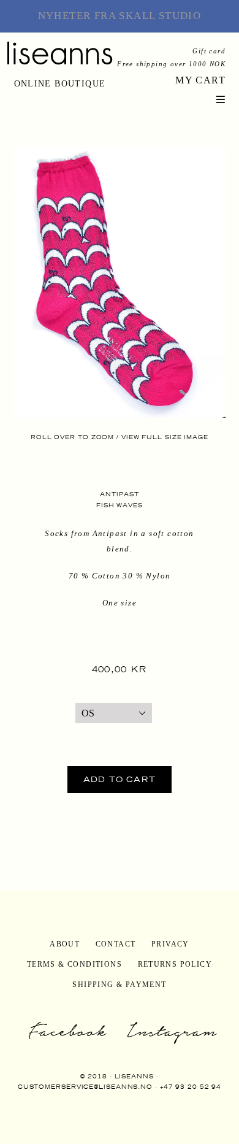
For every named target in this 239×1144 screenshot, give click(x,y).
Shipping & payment (119, 984)
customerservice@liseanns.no (85, 1086)
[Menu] (220, 97)
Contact (116, 944)
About (65, 944)
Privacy (170, 944)
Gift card (209, 51)
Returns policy (175, 964)
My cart (200, 80)
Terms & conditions (74, 964)
